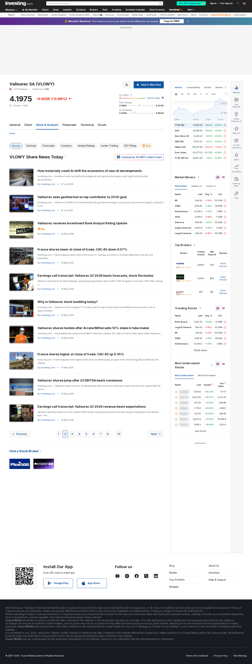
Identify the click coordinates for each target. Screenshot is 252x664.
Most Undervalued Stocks (187, 365)
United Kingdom (58, 15)
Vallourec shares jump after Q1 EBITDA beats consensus (80, 380)
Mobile (173, 572)
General (14, 125)
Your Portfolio (177, 579)
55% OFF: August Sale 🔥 (191, 3)
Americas (109, 15)
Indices (178, 87)
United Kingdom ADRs (79, 15)
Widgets (174, 586)
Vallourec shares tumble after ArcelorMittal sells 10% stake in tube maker (93, 328)
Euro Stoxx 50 (182, 136)
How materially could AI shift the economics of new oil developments (90, 171)
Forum (102, 125)
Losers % (211, 186)
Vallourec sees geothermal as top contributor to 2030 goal (82, 197)
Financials (69, 125)
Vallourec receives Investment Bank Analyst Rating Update (82, 223)
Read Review (223, 264)
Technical (87, 125)
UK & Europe (123, 15)
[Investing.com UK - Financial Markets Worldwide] (19, 3)
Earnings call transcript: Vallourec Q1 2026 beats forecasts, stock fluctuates (95, 275)
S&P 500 (179, 141)
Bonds (208, 87)
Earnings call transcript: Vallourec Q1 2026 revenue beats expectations (92, 406)
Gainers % (196, 186)
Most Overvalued (207, 375)
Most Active (43, 15)
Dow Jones (180, 152)
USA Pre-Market (167, 15)
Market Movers (185, 177)
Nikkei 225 (180, 147)
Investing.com (48, 184)
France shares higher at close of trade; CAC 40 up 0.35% (81, 354)
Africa (193, 15)
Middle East (137, 15)
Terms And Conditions (197, 655)
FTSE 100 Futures (184, 158)
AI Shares (203, 15)
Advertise (214, 572)
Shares (11, 15)
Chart (28, 125)
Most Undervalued (184, 375)
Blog (171, 565)
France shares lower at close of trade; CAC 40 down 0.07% (82, 249)
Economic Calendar (135, 10)
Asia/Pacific (151, 15)
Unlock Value (153, 98)
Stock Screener (157, 10)
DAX (177, 130)
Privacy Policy (221, 655)
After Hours (182, 15)
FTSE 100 (179, 125)
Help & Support (217, 579)
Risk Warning (239, 655)
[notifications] (238, 3)
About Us (214, 565)
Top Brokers (183, 245)
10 (119, 434)
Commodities (193, 87)
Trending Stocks (186, 308)
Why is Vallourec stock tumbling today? (68, 302)
